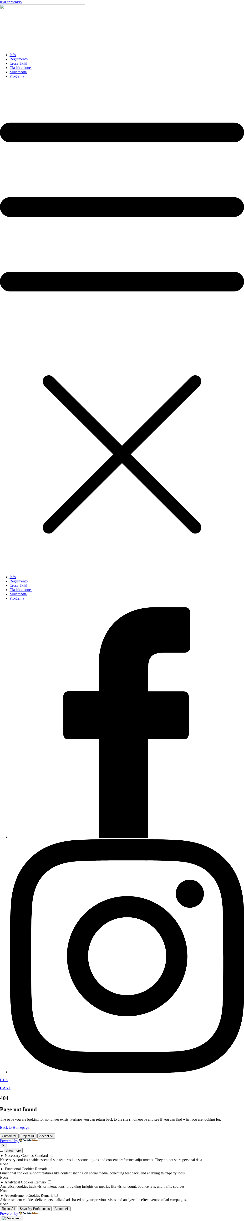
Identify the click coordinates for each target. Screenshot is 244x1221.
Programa (17, 76)
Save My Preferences (35, 1209)
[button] (122, 326)
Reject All (28, 1136)
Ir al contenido (11, 2)
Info (13, 55)
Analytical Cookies (19, 1182)
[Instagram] (127, 1072)
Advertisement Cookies (22, 1195)
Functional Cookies (19, 1169)
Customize (9, 1136)
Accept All (46, 1136)
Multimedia (18, 72)
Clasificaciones (21, 68)
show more (13, 1150)
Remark (41, 1169)
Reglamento (19, 59)
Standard (41, 1155)
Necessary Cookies (19, 1155)
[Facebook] (127, 837)
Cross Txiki (18, 63)
